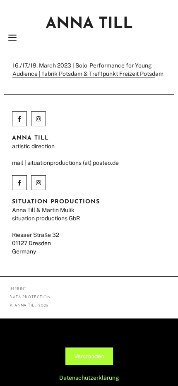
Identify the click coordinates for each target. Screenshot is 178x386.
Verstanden (89, 356)
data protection (30, 297)
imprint (18, 289)
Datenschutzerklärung (89, 377)
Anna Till (89, 24)
